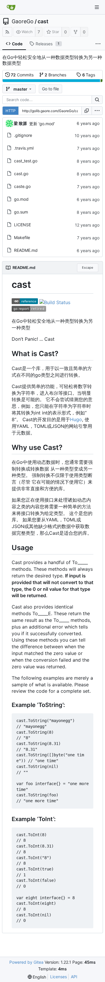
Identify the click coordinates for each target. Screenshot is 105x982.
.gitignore (23, 135)
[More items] (98, 44)
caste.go (22, 186)
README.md (26, 250)
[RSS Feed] (7, 32)
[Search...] (97, 99)
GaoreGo (23, 21)
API (74, 976)
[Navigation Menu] (97, 7)
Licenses (58, 976)
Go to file (50, 88)
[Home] (11, 7)
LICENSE (22, 224)
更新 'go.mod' (42, 123)
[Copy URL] (86, 110)
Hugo (76, 419)
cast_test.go (25, 160)
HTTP (10, 110)
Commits (22, 74)
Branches (55, 74)
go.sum (21, 211)
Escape (87, 267)
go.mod (21, 199)
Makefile (22, 237)
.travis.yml (24, 148)
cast (43, 21)
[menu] (97, 110)
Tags (88, 74)
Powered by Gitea (26, 962)
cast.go (21, 173)
